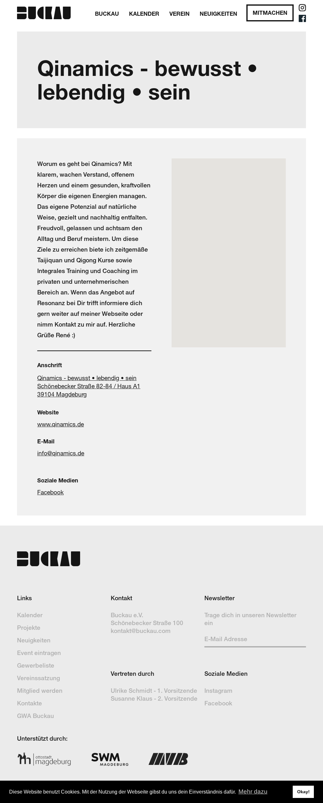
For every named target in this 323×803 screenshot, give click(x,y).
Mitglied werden (39, 690)
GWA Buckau (35, 715)
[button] (107, 12)
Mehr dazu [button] (252, 791)
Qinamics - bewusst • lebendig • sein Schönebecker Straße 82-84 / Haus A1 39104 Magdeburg (88, 386)
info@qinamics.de (60, 453)
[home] (44, 13)
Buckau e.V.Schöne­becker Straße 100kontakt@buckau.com (147, 623)
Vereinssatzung (38, 678)
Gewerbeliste (35, 665)
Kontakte (29, 703)
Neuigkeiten (218, 13)
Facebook (50, 492)
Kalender (30, 615)
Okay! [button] (303, 791)
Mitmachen (270, 12)
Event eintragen (39, 652)
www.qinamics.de (60, 424)
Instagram (218, 690)
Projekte (28, 627)
